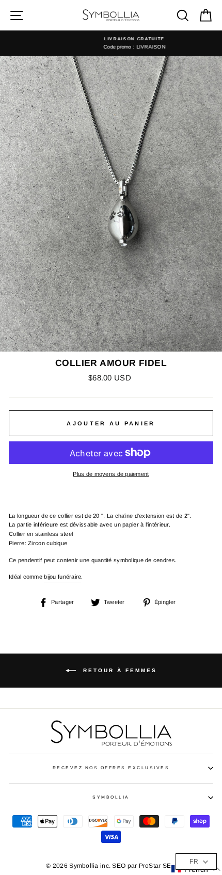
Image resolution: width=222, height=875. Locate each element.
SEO (118, 865)
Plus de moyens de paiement (111, 474)
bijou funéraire (62, 577)
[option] (111, 43)
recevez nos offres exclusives (111, 768)
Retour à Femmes (118, 670)
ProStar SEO (157, 865)
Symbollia (110, 797)
